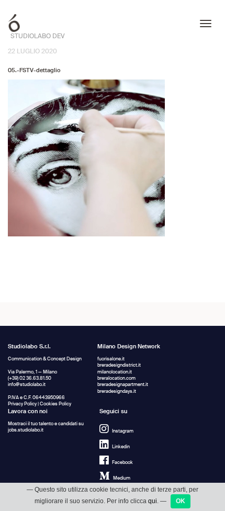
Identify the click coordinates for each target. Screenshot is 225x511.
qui (152, 501)
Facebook (122, 462)
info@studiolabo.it (27, 385)
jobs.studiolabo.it (25, 430)
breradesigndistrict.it (119, 365)
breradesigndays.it (116, 391)
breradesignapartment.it (122, 385)
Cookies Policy (55, 404)
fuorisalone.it (111, 359)
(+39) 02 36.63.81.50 (29, 378)
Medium (121, 478)
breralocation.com (116, 378)
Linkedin (121, 447)
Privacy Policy (22, 404)
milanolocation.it (114, 372)
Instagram (122, 431)
